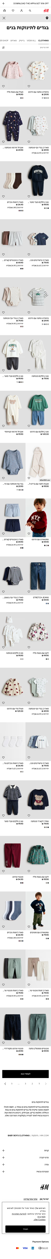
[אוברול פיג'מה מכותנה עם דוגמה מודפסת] (13, 126)
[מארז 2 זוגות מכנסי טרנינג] (38, 969)
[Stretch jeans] (38, 575)
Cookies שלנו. (39, 1219)
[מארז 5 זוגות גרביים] (13, 180)
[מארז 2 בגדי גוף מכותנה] (38, 126)
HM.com (44, 1135)
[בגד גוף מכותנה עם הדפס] (13, 462)
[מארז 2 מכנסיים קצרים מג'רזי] (13, 238)
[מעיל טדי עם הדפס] (13, 687)
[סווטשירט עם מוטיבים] (38, 910)
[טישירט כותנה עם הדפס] (38, 70)
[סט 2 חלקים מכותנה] (38, 354)
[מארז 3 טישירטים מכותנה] (38, 238)
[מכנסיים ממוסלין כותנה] (38, 1027)
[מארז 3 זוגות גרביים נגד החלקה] (13, 741)
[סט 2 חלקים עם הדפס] (38, 410)
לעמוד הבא (25, 1073)
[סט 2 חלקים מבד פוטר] (13, 799)
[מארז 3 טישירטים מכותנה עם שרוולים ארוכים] (38, 741)
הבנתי (25, 1229)
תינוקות (35, 1135)
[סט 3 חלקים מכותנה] (13, 631)
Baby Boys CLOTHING (19, 1135)
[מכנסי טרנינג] (13, 855)
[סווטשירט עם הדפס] (38, 517)
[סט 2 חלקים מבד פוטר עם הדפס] (38, 180)
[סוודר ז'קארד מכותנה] (38, 799)
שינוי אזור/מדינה (30, 1199)
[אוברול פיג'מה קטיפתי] (13, 410)
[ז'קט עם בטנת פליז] (38, 631)
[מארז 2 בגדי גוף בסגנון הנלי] (13, 575)
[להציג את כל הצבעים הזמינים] (21, 98)
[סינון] (4, 47)
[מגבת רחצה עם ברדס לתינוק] (38, 462)
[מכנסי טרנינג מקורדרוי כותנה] (13, 1027)
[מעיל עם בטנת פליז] (13, 70)
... (19, 1083)
